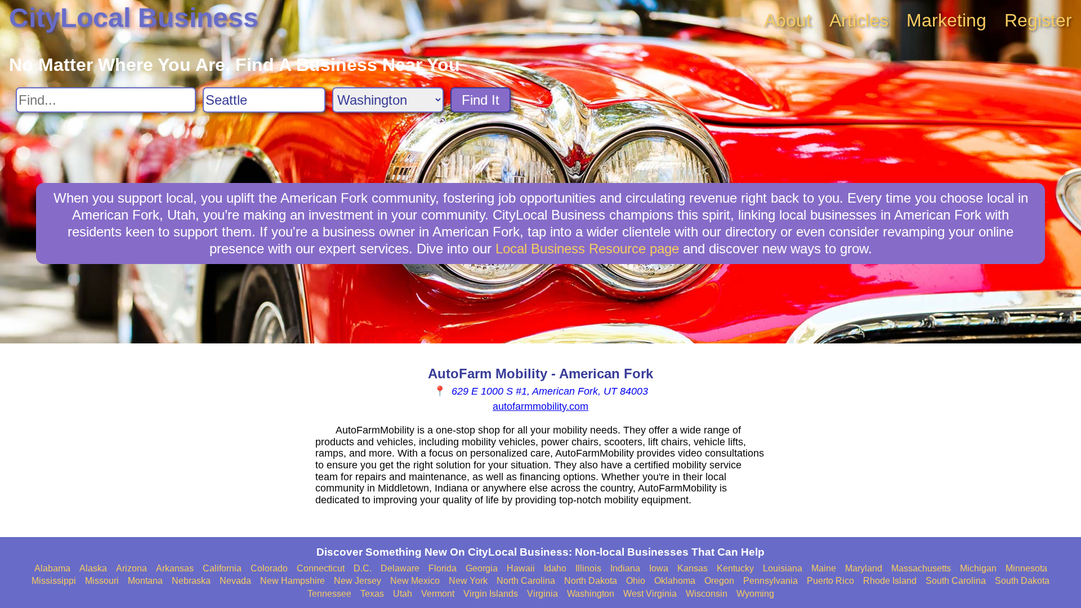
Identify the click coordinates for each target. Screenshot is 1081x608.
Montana (145, 580)
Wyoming (755, 593)
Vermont (437, 593)
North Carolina (526, 580)
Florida (442, 568)
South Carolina (956, 580)
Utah (402, 593)
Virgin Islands (490, 593)
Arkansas (175, 568)
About (787, 20)
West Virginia (650, 593)
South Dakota (1022, 580)
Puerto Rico (830, 580)
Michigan (978, 568)
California (222, 568)
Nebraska (191, 580)
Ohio (635, 580)
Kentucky (735, 568)
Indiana (625, 568)
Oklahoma (674, 580)
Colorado (269, 568)
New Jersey (357, 580)
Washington (590, 593)
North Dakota (590, 580)
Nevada (235, 580)
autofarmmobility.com (540, 406)
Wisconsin (706, 593)
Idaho (555, 568)
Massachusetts (921, 568)
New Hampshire (292, 580)
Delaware (400, 568)
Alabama (52, 568)
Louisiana (782, 568)
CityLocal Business (133, 18)
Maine (823, 568)
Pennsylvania (770, 580)
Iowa (658, 568)
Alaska (93, 568)
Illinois (588, 568)
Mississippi (54, 580)
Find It (480, 100)
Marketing (946, 20)
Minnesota (1026, 568)
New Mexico (415, 580)
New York (468, 580)
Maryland (863, 568)
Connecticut (321, 568)
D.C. (363, 568)
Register (1038, 20)
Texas (372, 593)
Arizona (131, 568)
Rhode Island (890, 580)
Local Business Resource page (587, 248)
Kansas (692, 568)
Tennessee (329, 593)
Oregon (719, 580)
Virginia (542, 593)
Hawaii (521, 568)
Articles (858, 20)
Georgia (482, 568)
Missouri (102, 580)
